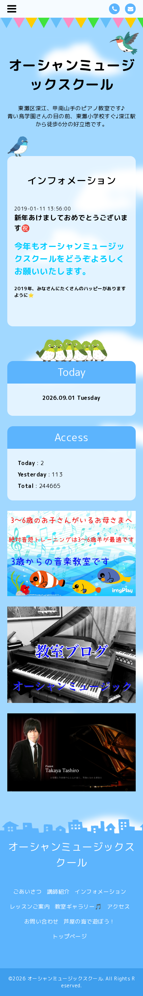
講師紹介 (58, 891)
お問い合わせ (41, 921)
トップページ (69, 936)
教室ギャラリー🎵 (78, 906)
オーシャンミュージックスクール (71, 74)
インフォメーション (100, 891)
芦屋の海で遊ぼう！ (89, 921)
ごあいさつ (27, 891)
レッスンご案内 (30, 906)
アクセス (118, 906)
